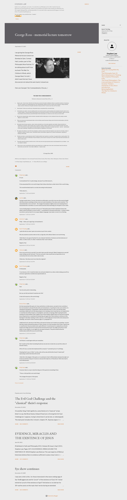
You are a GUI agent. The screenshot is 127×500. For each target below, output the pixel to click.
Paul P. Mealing (23, 228)
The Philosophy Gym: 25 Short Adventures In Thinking (111, 74)
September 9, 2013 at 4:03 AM (27, 279)
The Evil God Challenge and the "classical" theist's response (35, 400)
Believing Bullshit (107, 89)
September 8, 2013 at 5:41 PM (27, 261)
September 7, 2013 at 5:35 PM (27, 224)
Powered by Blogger (52, 496)
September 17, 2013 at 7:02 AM (27, 379)
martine (21, 198)
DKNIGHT (22, 219)
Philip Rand (22, 175)
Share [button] (79, 52)
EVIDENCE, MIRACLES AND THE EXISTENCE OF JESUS (36, 435)
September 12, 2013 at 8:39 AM (27, 333)
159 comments (24, 459)
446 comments (24, 424)
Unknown (21, 250)
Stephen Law (20, 4)
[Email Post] (16, 166)
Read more (61, 424)
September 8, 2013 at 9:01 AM (27, 245)
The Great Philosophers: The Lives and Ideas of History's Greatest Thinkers (111, 82)
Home (17, 19)
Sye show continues (27, 469)
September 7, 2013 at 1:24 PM (27, 214)
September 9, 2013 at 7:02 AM (27, 299)
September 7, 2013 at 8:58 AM (27, 193)
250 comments (24, 489)
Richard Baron (23, 303)
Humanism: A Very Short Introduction (110, 86)
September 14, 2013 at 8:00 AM (27, 362)
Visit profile (111, 63)
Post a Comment (19, 383)
